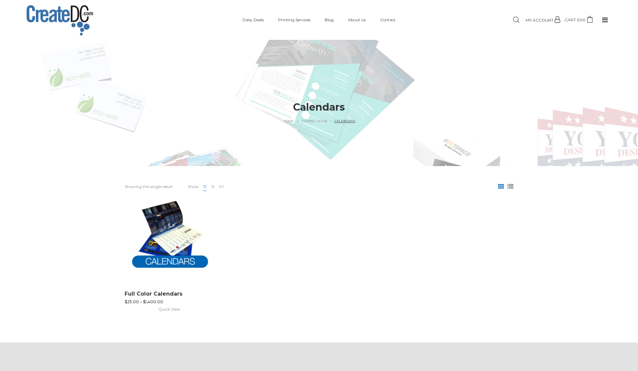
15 (212, 186)
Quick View (169, 309)
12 (205, 186)
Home (288, 121)
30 (221, 186)
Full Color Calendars (153, 294)
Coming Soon (314, 121)
